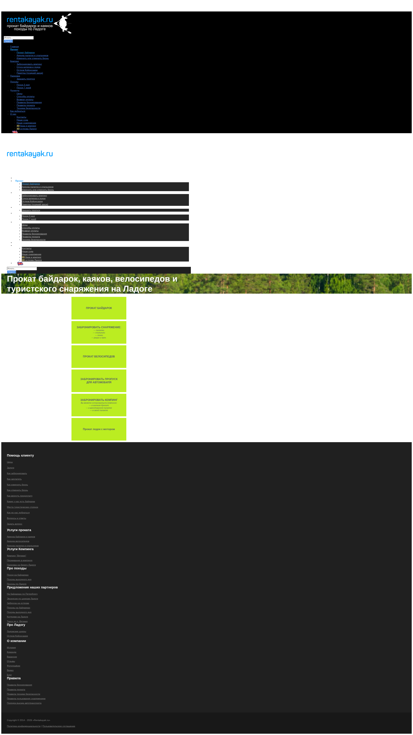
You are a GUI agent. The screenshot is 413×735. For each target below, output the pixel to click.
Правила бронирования (29, 102)
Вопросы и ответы (16, 518)
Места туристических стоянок (22, 507)
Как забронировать (17, 473)
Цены (19, 93)
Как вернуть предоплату (19, 495)
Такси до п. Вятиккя (17, 621)
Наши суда (22, 120)
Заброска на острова (18, 603)
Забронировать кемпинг (29, 64)
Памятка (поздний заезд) (30, 73)
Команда (11, 652)
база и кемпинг (26, 125)
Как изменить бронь (17, 484)
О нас (13, 114)
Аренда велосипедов (18, 541)
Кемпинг (14, 61)
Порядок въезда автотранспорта (24, 703)
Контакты (21, 117)
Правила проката (26, 105)
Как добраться (17, 111)
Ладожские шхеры (16, 631)
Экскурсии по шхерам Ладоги (22, 598)
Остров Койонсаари (27, 70)
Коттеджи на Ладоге (17, 616)
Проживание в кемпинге (19, 560)
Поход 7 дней (24, 87)
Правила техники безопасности (23, 694)
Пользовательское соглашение (58, 726)
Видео (10, 670)
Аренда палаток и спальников (32, 55)
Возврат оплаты (25, 99)
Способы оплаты (26, 96)
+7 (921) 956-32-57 (19, 6)
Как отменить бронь (17, 490)
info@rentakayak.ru (46, 6)
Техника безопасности (28, 108)
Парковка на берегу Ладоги (21, 565)
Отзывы (11, 661)
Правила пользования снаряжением (26, 698)
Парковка (15, 76)
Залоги (10, 467)
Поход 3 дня (23, 84)
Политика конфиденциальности (23, 726)
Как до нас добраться (18, 512)
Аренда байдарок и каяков (21, 536)
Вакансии (12, 656)
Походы (14, 81)
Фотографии (13, 665)
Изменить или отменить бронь (33, 58)
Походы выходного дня (19, 579)
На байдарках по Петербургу (22, 594)
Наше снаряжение (26, 123)
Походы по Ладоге (16, 584)
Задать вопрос (14, 524)
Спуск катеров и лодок (28, 67)
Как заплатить (14, 479)
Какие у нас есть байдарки (21, 501)
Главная (14, 46)
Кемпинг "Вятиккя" (16, 555)
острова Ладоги (27, 128)
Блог (9, 674)
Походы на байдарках (18, 607)
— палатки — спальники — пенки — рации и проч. (99, 332)
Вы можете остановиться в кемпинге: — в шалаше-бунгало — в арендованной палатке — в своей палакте (99, 405)
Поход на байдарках (18, 575)
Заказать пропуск (26, 78)
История (11, 647)
